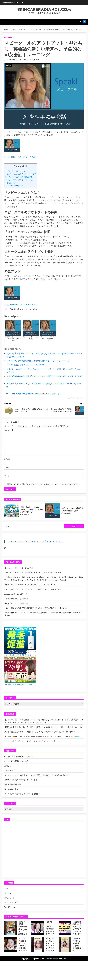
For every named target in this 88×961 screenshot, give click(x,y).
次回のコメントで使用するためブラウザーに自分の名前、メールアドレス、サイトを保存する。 (43, 484)
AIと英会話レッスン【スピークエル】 (20, 156)
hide (26, 166)
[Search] (80, 22)
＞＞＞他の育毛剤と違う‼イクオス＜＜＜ (20, 655)
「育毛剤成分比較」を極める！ (16, 598)
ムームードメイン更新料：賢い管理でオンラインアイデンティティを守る (32, 572)
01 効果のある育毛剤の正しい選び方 (18, 756)
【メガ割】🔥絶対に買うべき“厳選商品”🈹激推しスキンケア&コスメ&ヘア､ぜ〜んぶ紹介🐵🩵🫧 (42, 736)
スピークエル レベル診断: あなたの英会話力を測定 (72, 509)
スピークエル (8, 37)
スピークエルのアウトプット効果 (19, 180)
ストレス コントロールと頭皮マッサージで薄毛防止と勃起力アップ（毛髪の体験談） (37, 775)
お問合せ (7, 766)
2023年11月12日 (67, 513)
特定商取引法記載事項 (12, 784)
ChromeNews (51, 958)
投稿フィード (9, 898)
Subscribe (84, 21)
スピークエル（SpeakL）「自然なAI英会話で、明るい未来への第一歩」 (31, 509)
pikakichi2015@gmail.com (13, 59)
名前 (7, 459)
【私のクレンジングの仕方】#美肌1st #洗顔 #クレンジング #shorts (30, 584)
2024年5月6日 (26, 514)
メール (8, 467)
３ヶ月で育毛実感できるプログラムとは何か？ (22, 794)
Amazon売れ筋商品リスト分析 (16, 594)
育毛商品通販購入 (11, 789)
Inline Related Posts (78, 398)
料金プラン (10, 183)
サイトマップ (9, 770)
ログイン (7, 893)
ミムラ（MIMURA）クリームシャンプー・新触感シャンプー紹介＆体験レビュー (35, 589)
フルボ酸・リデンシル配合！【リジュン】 (20, 684)
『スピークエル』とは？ (16, 171)
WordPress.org (10, 907)
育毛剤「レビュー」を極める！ (16, 603)
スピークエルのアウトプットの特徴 (20, 174)
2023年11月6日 (27, 59)
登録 (6, 888)
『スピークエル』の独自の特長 (19, 177)
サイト (6, 476)
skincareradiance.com (44, 9)
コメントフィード (11, 902)
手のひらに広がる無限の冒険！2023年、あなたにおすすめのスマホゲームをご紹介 (36, 608)
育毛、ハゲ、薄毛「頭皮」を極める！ (18, 568)
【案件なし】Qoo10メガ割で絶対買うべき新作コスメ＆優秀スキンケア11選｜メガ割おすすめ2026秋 (43, 727)
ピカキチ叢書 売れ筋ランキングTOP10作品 (21, 780)
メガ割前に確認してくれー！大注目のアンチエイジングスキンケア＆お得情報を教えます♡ (39, 732)
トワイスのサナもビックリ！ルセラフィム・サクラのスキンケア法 (30, 741)
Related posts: (15, 185)
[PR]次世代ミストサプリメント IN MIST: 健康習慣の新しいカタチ (35, 541)
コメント (8, 430)
